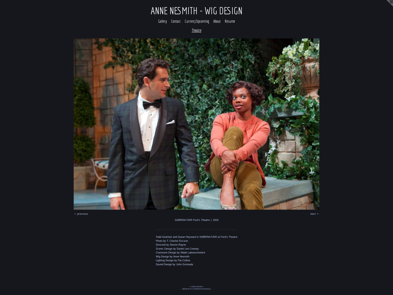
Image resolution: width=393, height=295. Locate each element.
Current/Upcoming (197, 21)
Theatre (196, 30)
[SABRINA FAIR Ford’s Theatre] (196, 124)
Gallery (162, 21)
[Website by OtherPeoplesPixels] (387, 6)
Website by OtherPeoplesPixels (196, 289)
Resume (230, 21)
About (217, 21)
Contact (176, 21)
